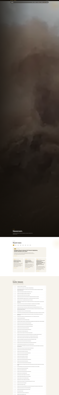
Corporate (35, 2)
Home (32, 2)
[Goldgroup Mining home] (12, 2)
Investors (39, 2)
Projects (42, 2)
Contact (47, 2)
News (44, 2)
